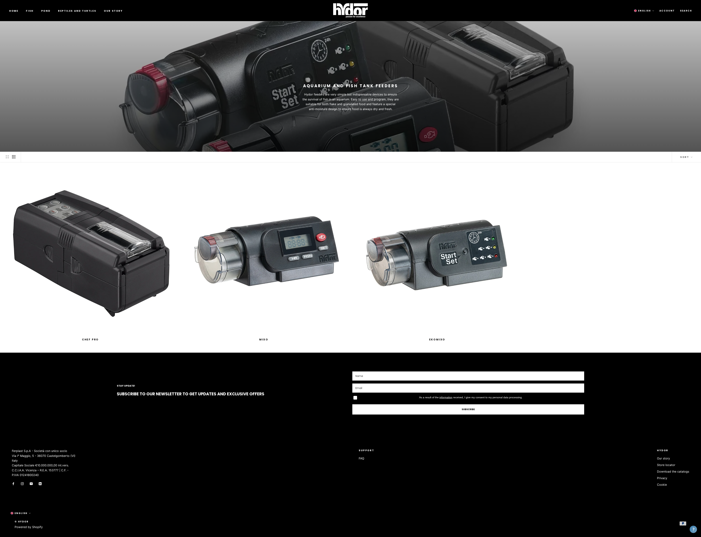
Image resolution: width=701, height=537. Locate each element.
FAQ (361, 458)
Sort (685, 157)
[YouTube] (31, 483)
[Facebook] (13, 483)
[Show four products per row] (13, 157)
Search (686, 10)
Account (667, 10)
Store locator (666, 465)
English (644, 10)
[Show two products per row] (7, 157)
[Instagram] (22, 483)
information (445, 397)
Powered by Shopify (29, 527)
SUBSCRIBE (468, 409)
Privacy (662, 478)
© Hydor (22, 521)
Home (13, 11)
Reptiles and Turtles (77, 11)
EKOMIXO (437, 339)
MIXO (263, 339)
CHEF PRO (90, 339)
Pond (45, 11)
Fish (29, 11)
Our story (113, 11)
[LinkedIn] (40, 483)
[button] (693, 529)
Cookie (662, 484)
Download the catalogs (673, 471)
